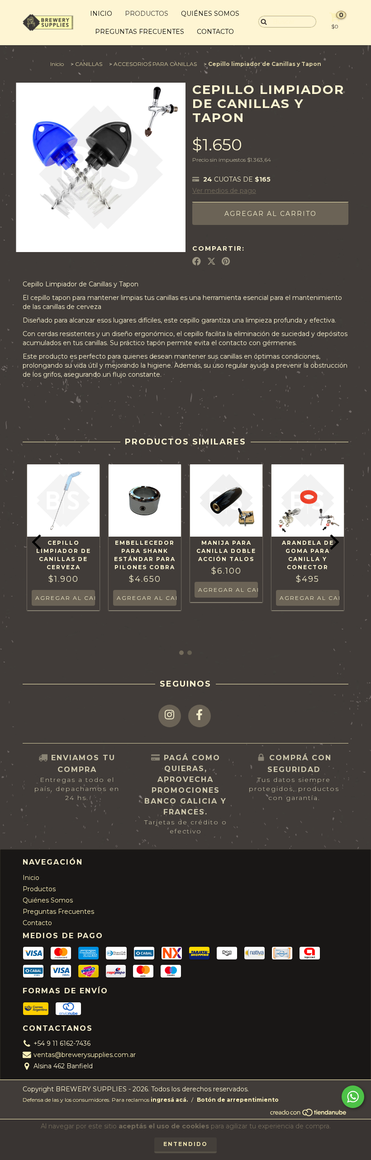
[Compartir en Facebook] (196, 261)
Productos (146, 13)
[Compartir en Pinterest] (226, 261)
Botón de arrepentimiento (238, 1099)
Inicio (101, 13)
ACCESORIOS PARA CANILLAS (155, 64)
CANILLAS (88, 64)
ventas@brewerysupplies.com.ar (84, 1055)
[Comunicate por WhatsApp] (353, 1096)
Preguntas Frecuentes (139, 32)
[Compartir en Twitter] (211, 261)
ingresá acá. (169, 1099)
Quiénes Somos (210, 13)
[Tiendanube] (308, 1115)
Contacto (215, 32)
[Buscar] (262, 21)
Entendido (185, 1144)
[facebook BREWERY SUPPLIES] (199, 716)
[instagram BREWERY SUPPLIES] (169, 716)
